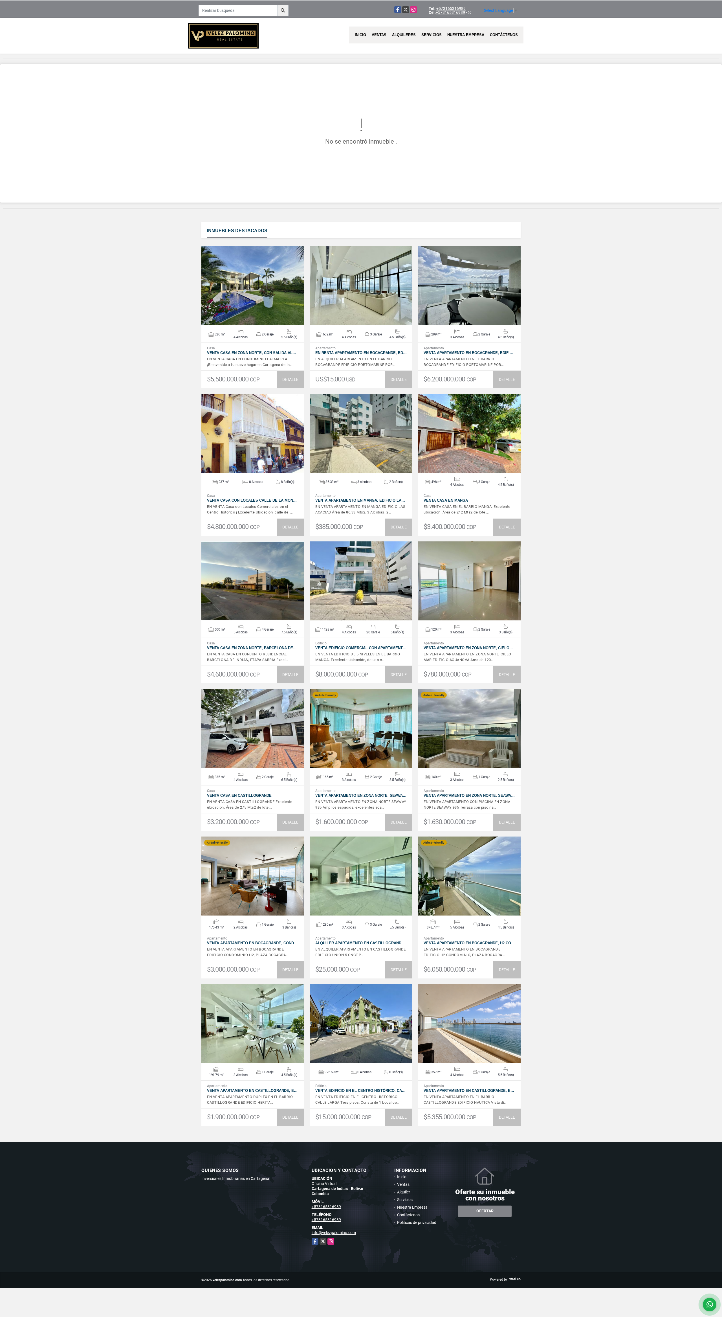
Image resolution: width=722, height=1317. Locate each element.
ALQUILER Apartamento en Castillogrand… (360, 943)
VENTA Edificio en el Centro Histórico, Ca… (360, 1090)
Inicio (360, 35)
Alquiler (403, 1192)
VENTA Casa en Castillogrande (239, 795)
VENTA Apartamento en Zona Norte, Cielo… (468, 648)
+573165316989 (451, 8)
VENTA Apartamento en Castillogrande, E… (252, 1090)
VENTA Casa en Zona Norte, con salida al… (251, 353)
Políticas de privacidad (416, 1222)
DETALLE (290, 379)
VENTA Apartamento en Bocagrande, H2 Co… (469, 943)
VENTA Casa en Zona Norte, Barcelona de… (252, 648)
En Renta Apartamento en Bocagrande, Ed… (361, 353)
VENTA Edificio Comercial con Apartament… (360, 648)
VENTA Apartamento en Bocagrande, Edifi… (468, 353)
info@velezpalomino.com (334, 1232)
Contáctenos (504, 35)
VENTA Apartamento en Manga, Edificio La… (360, 500)
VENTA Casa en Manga (446, 500)
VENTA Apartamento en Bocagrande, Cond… (252, 943)
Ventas (379, 35)
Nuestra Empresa (465, 35)
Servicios (431, 35)
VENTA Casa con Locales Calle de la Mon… (252, 500)
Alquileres (404, 35)
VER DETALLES (253, 286)
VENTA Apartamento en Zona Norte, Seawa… (360, 795)
